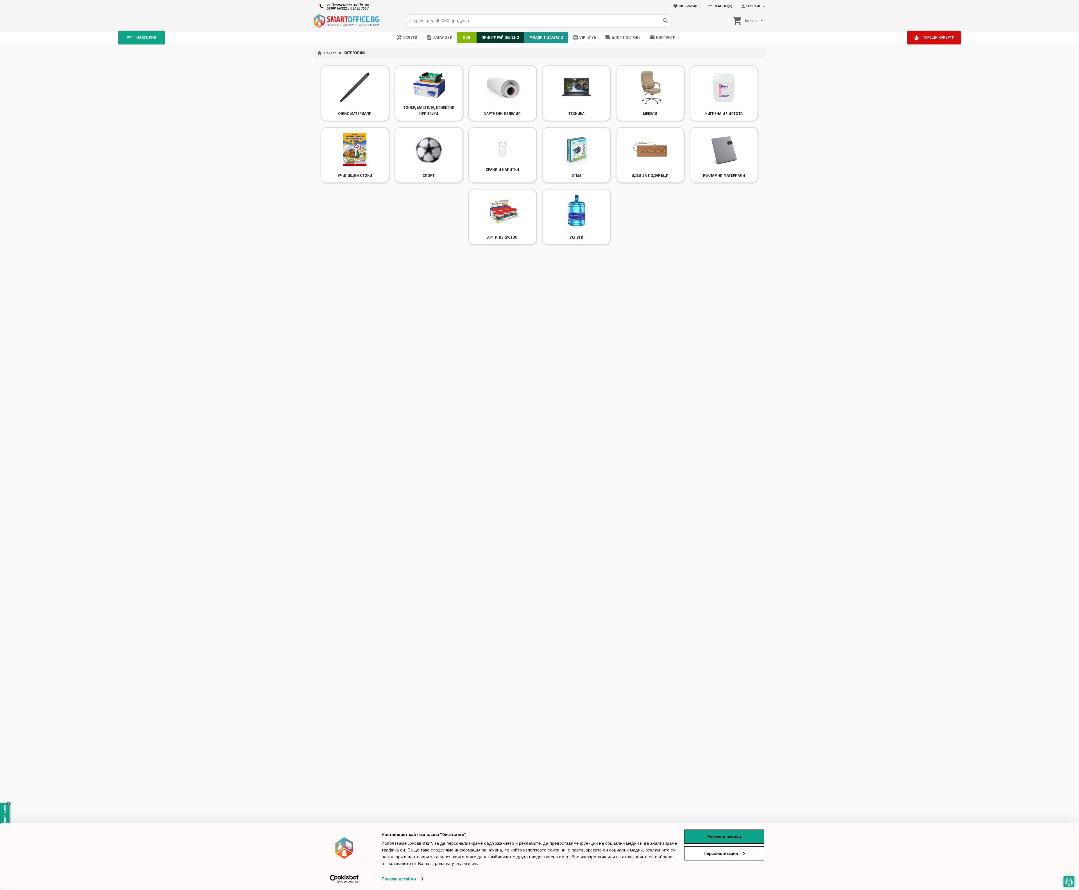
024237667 (359, 8)
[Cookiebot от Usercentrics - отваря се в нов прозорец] (344, 879)
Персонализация (721, 853)
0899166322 (337, 8)
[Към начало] (346, 21)
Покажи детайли (399, 879)
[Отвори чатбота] (1069, 881)
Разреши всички (724, 836)
